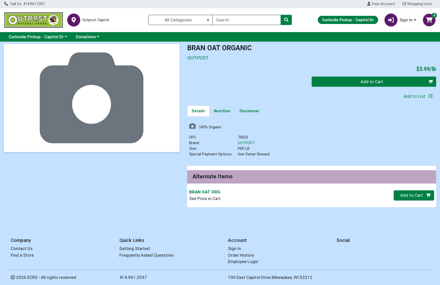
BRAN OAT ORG (204, 191)
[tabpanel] (311, 142)
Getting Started (134, 248)
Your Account (382, 4)
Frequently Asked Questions (146, 255)
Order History (241, 255)
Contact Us (22, 248)
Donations (86, 36)
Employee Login (243, 261)
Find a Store (22, 255)
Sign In (234, 248)
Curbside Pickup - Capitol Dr (36, 36)
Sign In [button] (406, 19)
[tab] (198, 111)
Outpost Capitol (95, 20)
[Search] (286, 20)
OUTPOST (246, 143)
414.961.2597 (133, 277)
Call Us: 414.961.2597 (27, 4)
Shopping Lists (419, 4)
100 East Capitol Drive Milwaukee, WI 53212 (270, 277)
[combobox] (246, 20)
